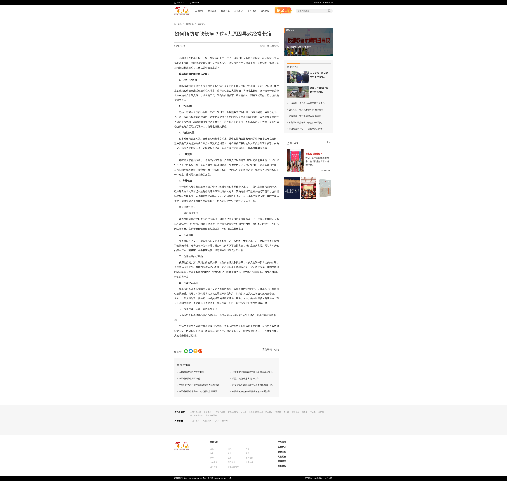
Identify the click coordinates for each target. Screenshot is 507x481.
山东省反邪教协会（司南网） (261, 412)
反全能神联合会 (196, 415)
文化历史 (238, 11)
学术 (212, 458)
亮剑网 (286, 412)
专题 (229, 453)
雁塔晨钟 (295, 412)
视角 (229, 458)
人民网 (216, 421)
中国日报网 (194, 421)
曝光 (247, 453)
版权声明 (328, 478)
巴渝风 (313, 412)
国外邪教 (213, 467)
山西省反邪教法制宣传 (237, 412)
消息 (229, 449)
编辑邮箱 (318, 478)
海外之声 (213, 462)
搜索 (329, 10)
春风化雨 (249, 458)
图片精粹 (265, 11)
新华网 (225, 421)
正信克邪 (199, 11)
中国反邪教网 (195, 412)
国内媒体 (231, 462)
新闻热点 (212, 11)
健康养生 (225, 11)
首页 (180, 24)
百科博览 (252, 11)
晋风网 (278, 412)
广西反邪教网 (219, 412)
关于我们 (308, 478)
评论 (247, 449)
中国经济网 (206, 421)
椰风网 (304, 412)
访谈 (212, 449)
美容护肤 (201, 24)
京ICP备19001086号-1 (197, 478)
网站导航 (196, 3)
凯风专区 (214, 442)
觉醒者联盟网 (211, 415)
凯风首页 (180, 3)
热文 (212, 453)
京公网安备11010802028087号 (220, 478)
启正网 (321, 412)
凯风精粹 (249, 462)
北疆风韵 (207, 412)
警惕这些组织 (233, 467)
